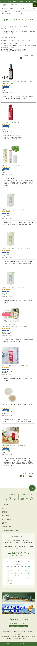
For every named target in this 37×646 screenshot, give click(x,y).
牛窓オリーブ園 (6, 527)
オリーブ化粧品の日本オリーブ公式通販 (10, 11)
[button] (34, 58)
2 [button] (23, 58)
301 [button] (30, 58)
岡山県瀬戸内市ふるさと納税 (10, 530)
